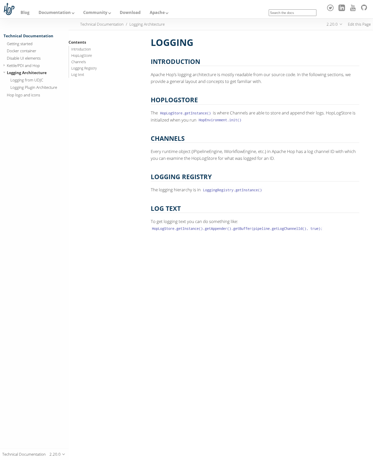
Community (95, 12)
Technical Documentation (28, 36)
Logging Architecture (27, 72)
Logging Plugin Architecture (33, 87)
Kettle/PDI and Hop (23, 65)
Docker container (21, 51)
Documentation (55, 12)
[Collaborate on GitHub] (365, 9)
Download (130, 12)
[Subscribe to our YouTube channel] (354, 9)
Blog (25, 12)
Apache (157, 12)
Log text (77, 74)
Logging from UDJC (26, 80)
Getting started (19, 43)
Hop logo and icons (23, 95)
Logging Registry (84, 68)
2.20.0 (332, 24)
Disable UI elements (24, 58)
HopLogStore (81, 55)
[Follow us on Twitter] (331, 9)
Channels (78, 62)
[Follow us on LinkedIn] (342, 9)
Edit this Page (359, 24)
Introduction (81, 49)
